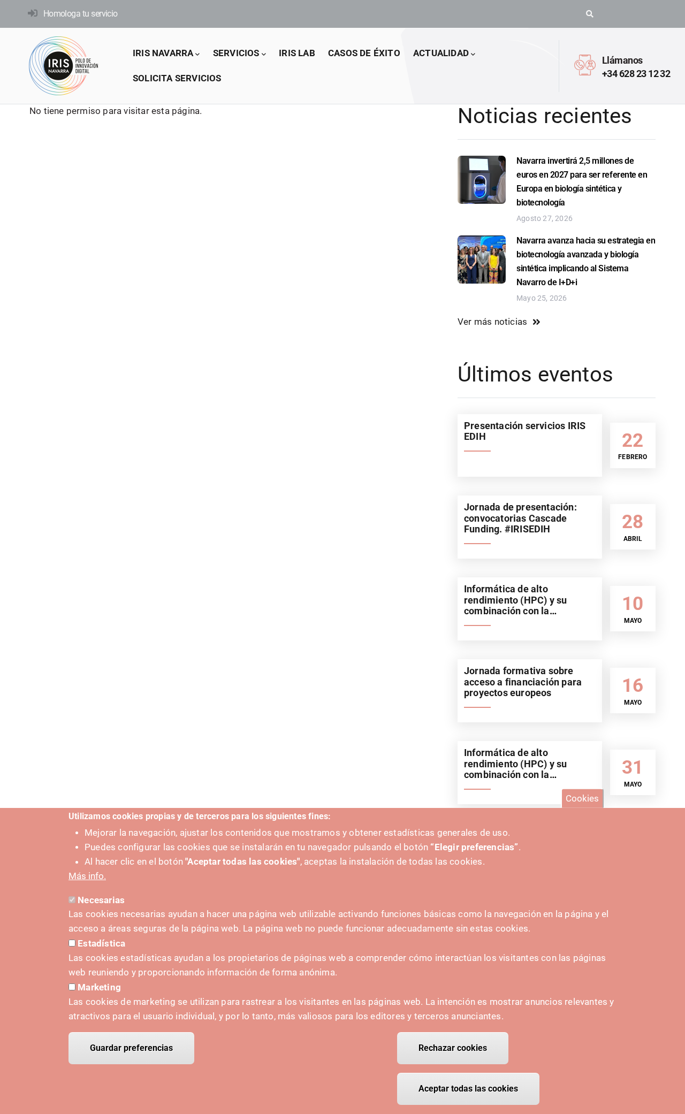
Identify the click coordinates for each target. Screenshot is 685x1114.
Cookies (582, 798)
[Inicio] (63, 65)
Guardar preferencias (131, 1048)
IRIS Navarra (163, 53)
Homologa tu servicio (80, 14)
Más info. (87, 876)
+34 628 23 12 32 (636, 73)
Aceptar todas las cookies (468, 1089)
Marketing (99, 986)
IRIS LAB (297, 53)
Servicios (236, 53)
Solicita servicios (177, 78)
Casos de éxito (364, 53)
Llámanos (622, 60)
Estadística (101, 943)
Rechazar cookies (452, 1048)
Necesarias (101, 899)
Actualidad (441, 53)
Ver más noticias (492, 321)
